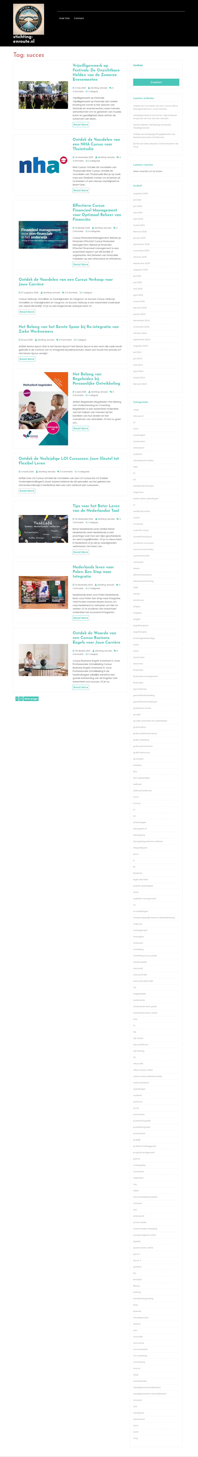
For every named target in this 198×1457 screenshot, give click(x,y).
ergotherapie (140, 631)
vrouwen (137, 1400)
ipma (135, 854)
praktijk (136, 1139)
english (136, 619)
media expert (140, 962)
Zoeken (138, 65)
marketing (138, 949)
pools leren (139, 1114)
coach (136, 517)
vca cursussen (140, 1349)
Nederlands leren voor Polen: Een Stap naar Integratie (93, 572)
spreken (137, 1266)
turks (135, 1304)
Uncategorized (140, 1317)
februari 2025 (140, 307)
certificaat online (141, 511)
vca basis (138, 1336)
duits (135, 587)
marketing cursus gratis (145, 955)
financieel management (145, 676)
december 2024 (141, 320)
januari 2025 (139, 314)
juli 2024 (137, 352)
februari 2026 (140, 231)
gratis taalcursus (141, 752)
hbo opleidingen (141, 777)
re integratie (139, 1165)
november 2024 (141, 326)
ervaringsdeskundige (144, 638)
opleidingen (139, 1089)
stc (134, 1273)
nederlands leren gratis (145, 1006)
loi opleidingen (140, 911)
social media (139, 1222)
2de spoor (138, 416)
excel (136, 650)
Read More (81, 124)
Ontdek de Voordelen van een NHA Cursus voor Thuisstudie (96, 144)
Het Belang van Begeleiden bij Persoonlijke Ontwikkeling (96, 379)
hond (135, 796)
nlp (134, 1031)
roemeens (138, 1171)
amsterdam (139, 441)
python (136, 1158)
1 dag (135, 409)
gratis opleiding (141, 739)
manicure (138, 942)
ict (134, 816)
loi (134, 904)
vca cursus (138, 1342)
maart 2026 (139, 225)
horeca (137, 803)
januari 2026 (139, 237)
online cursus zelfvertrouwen (147, 1076)
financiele (138, 682)
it (133, 860)
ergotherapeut (140, 625)
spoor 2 (137, 1260)
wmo (135, 1425)
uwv (135, 1330)
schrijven (137, 1203)
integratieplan (140, 847)
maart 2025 (139, 301)
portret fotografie (142, 1120)
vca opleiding (140, 1355)
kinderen (137, 873)
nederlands (139, 1000)
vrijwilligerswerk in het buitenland (149, 1393)
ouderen (137, 1095)
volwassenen (140, 1381)
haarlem (137, 765)
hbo (135, 771)
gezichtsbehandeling (144, 695)
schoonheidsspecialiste (145, 1196)
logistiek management (144, 898)
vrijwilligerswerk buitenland (146, 1387)
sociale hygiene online (144, 1235)
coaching (138, 523)
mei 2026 (137, 212)
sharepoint (138, 1216)
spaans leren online (143, 1247)
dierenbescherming (143, 581)
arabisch (137, 454)
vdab (135, 1374)
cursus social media (143, 549)
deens (136, 568)
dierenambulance (142, 574)
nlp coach (138, 1038)
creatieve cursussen (143, 543)
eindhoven (138, 600)
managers (138, 936)
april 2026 (138, 218)
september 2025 (141, 263)
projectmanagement (144, 1152)
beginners (138, 492)
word (135, 1431)
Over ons (64, 18)
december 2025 (141, 244)
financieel (138, 669)
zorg (135, 1438)
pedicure (137, 1101)
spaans (137, 1241)
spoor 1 (136, 1254)
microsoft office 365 (143, 981)
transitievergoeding (143, 1298)
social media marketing (145, 1228)
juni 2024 (137, 358)
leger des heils (140, 879)
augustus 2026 (140, 193)
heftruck (137, 784)
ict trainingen (139, 822)
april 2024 (138, 371)
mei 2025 (137, 288)
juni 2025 (137, 282)
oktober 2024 (140, 333)
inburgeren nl (140, 828)
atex (135, 466)
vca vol (136, 1368)
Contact (79, 18)
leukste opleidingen (143, 885)
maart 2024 (139, 377)
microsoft (138, 968)
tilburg (136, 1285)
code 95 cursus (141, 530)
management (140, 930)
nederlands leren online (145, 1012)
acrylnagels (139, 435)
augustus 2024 (140, 345)
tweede (137, 1311)
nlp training (138, 1050)
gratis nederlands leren (145, 733)
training (137, 1292)
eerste (136, 593)
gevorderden (140, 689)
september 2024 (141, 339)
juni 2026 (137, 206)
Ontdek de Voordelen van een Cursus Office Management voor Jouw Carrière (155, 107)
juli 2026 (137, 199)
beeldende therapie (143, 485)
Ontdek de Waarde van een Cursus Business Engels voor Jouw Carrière (96, 637)
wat (135, 1406)
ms (134, 987)
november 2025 (141, 250)
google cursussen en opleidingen (150, 720)
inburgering (139, 835)
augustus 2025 (140, 269)
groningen (138, 758)
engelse (137, 612)
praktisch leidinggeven (144, 1146)
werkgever (138, 1412)
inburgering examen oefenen (148, 841)
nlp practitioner (140, 1044)
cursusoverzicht (141, 555)
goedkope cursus (142, 708)
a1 (134, 422)
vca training (139, 1362)
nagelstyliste (139, 993)
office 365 (138, 1063)
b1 (134, 473)
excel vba (138, 663)
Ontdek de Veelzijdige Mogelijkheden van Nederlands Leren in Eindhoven (154, 136)
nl (134, 1025)
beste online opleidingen (145, 498)
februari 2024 (140, 383)
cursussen (138, 562)
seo (135, 1209)
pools (136, 1108)
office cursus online (143, 1069)
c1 (134, 504)
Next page (30, 698)
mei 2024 (138, 364)
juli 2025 (137, 276)
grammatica (139, 727)
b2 (134, 479)
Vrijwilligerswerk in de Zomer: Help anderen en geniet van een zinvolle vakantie (155, 117)
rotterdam (138, 1177)
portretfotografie (141, 1127)
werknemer (139, 1419)
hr (134, 809)
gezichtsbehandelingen (145, 701)
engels (136, 606)
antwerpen (138, 447)
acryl (135, 428)
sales (136, 1190)
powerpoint (139, 1133)
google (137, 714)
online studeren (141, 1082)
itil (134, 866)
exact (136, 644)
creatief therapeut (142, 536)
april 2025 (138, 295)
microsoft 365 (140, 974)
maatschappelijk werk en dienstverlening (154, 917)
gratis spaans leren (143, 746)
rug (135, 1184)
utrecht (136, 1323)
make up (137, 923)
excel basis (138, 657)
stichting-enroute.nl (23, 39)
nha (135, 1019)
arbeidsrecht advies (143, 460)
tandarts (137, 1279)
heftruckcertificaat (142, 790)
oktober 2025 (140, 257)
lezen (136, 892)
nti (134, 1057)
